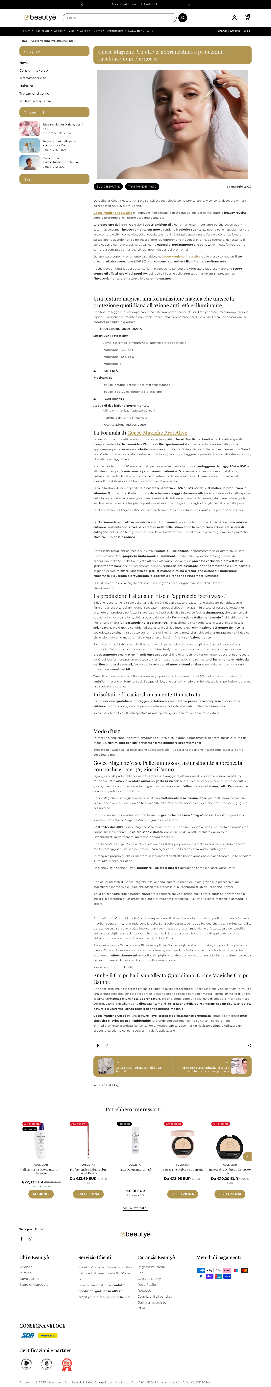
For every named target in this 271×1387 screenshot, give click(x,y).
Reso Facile (146, 1284)
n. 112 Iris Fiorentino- (88, 1201)
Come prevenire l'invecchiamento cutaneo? (61, 160)
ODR (141, 1308)
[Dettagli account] (234, 17)
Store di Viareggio (34, 1284)
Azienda (26, 1267)
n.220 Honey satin (182, 1201)
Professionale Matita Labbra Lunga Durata (88, 1171)
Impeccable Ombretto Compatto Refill (230, 1171)
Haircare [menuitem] (26, 86)
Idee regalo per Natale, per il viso (63, 126)
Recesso (144, 1290)
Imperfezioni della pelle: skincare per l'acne (60, 143)
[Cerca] (182, 17)
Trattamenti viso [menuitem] (32, 78)
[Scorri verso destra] (247, 1156)
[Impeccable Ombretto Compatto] (182, 1140)
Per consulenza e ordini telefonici (135, 4)
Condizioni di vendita (154, 1296)
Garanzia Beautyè (156, 1257)
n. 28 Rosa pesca (88, 1188)
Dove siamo (29, 1279)
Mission (25, 1273)
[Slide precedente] (82, 4)
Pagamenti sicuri (151, 1267)
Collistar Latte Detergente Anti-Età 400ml (41, 1171)
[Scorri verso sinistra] (23, 1156)
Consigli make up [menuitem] (33, 70)
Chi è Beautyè (34, 1257)
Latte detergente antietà (136, 1169)
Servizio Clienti (95, 1257)
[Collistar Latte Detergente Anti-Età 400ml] (41, 1140)
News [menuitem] (24, 63)
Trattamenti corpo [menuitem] (34, 93)
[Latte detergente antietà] (135, 1140)
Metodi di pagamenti (219, 1257)
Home (23, 40)
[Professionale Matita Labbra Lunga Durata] (88, 1140)
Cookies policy (149, 1279)
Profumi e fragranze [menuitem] (35, 101)
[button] (247, 17)
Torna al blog (108, 1085)
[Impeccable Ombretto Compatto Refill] (230, 1140)
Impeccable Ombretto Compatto (183, 1169)
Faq (140, 1273)
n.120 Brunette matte (230, 1201)
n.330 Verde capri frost (230, 1188)
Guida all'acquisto (151, 1302)
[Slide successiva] (189, 4)
